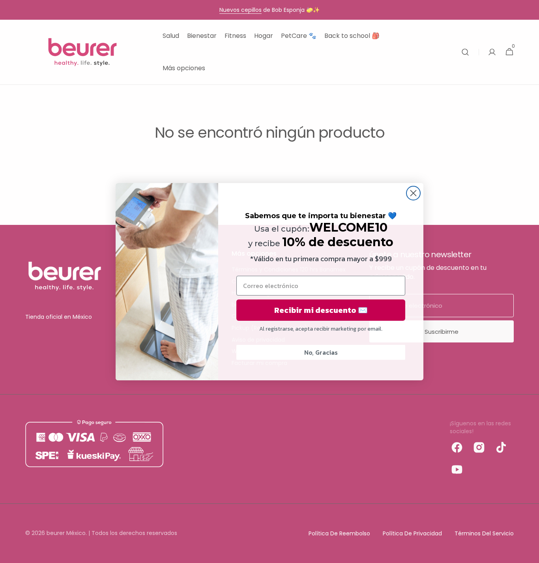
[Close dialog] (413, 193)
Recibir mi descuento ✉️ (321, 310)
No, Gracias (321, 352)
